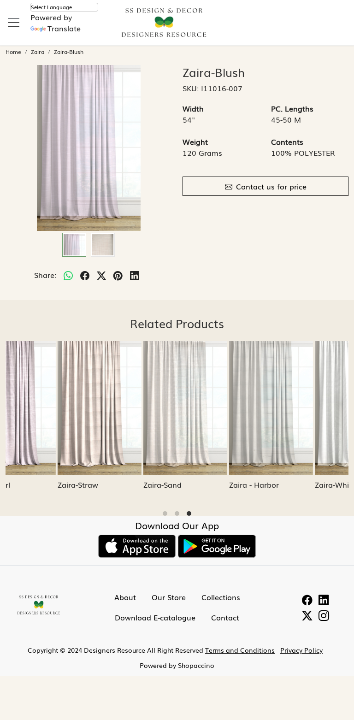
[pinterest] (118, 274)
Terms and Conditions (240, 650)
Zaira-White (198, 484)
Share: (45, 274)
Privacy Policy (301, 650)
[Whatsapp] (68, 274)
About (125, 596)
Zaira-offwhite (289, 484)
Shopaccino (196, 665)
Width (193, 108)
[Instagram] (324, 616)
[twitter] (101, 274)
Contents (287, 141)
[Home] (177, 27)
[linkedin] (134, 274)
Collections (220, 596)
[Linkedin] (324, 600)
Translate (64, 28)
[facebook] (85, 274)
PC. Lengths (292, 108)
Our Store (169, 596)
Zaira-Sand (26, 484)
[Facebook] (307, 600)
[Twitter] (307, 616)
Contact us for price (271, 186)
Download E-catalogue (155, 617)
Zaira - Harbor (117, 484)
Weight (195, 141)
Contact (225, 617)
